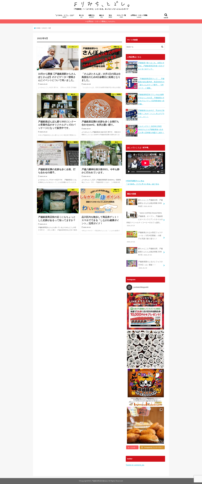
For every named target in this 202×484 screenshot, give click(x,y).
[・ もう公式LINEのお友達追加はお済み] (145, 311)
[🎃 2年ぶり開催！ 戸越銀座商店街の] (145, 387)
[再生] (129, 171)
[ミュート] (158, 171)
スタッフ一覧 (121, 16)
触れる (101, 16)
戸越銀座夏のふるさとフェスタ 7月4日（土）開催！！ (150, 265)
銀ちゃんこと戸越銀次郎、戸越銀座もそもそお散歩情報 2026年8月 (150, 203)
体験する (91, 16)
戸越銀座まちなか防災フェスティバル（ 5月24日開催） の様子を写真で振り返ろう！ (145, 237)
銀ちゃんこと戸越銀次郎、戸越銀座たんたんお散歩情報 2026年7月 (150, 252)
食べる (81, 16)
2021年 (44, 28)
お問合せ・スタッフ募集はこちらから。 (101, 21)
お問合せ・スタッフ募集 (139, 16)
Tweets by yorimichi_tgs (135, 465)
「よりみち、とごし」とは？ (64, 16)
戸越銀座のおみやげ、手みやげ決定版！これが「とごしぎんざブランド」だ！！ (151, 113)
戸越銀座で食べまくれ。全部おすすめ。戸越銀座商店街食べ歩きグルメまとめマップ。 (151, 66)
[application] (145, 163)
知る (110, 16)
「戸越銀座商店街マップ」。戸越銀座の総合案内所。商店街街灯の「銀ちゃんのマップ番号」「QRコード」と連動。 (151, 83)
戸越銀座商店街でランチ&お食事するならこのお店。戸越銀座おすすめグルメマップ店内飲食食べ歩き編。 (151, 99)
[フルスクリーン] (162, 171)
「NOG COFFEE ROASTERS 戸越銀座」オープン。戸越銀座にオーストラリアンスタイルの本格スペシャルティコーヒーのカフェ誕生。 (144, 219)
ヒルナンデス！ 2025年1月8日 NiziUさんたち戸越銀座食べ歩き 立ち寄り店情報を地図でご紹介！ (151, 129)
